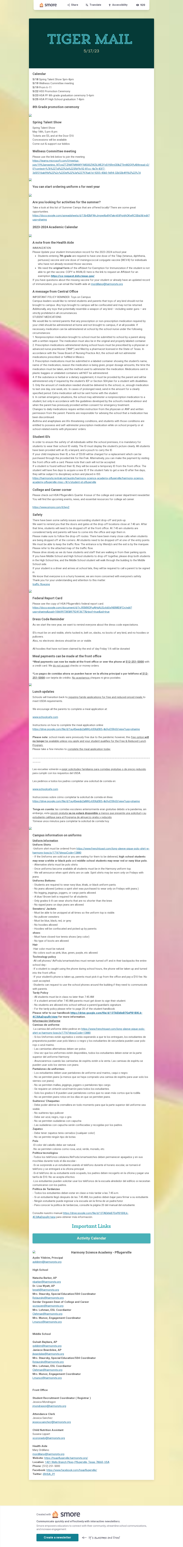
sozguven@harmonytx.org (48, 1305)
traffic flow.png (41, 584)
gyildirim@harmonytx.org (47, 1345)
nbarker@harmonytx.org (47, 1281)
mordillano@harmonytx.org (107, 284)
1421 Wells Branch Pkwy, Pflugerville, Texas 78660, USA (77, 1462)
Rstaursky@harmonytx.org (48, 1297)
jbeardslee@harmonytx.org (48, 1353)
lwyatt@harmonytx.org (46, 1289)
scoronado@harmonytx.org (49, 1438)
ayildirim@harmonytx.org (47, 1261)
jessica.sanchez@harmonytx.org (52, 1422)
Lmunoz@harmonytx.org (47, 1321)
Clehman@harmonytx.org (47, 1313)
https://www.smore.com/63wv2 (51, 507)
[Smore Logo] (48, 5)
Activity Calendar (91, 1238)
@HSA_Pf (49, 1474)
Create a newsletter (57, 1537)
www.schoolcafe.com (45, 717)
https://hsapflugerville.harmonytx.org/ (66, 1458)
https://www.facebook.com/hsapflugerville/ (71, 1470)
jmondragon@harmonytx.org (49, 1406)
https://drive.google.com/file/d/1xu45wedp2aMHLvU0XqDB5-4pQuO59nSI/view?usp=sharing (86, 729)
